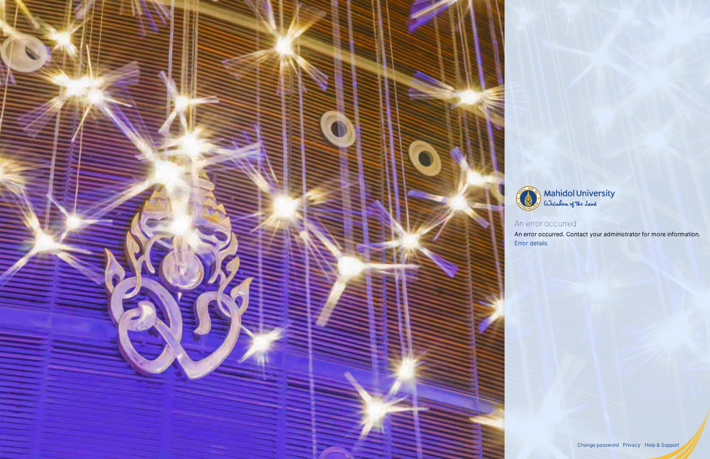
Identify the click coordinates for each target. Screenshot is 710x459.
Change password (598, 445)
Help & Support (662, 445)
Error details (531, 243)
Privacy (632, 445)
